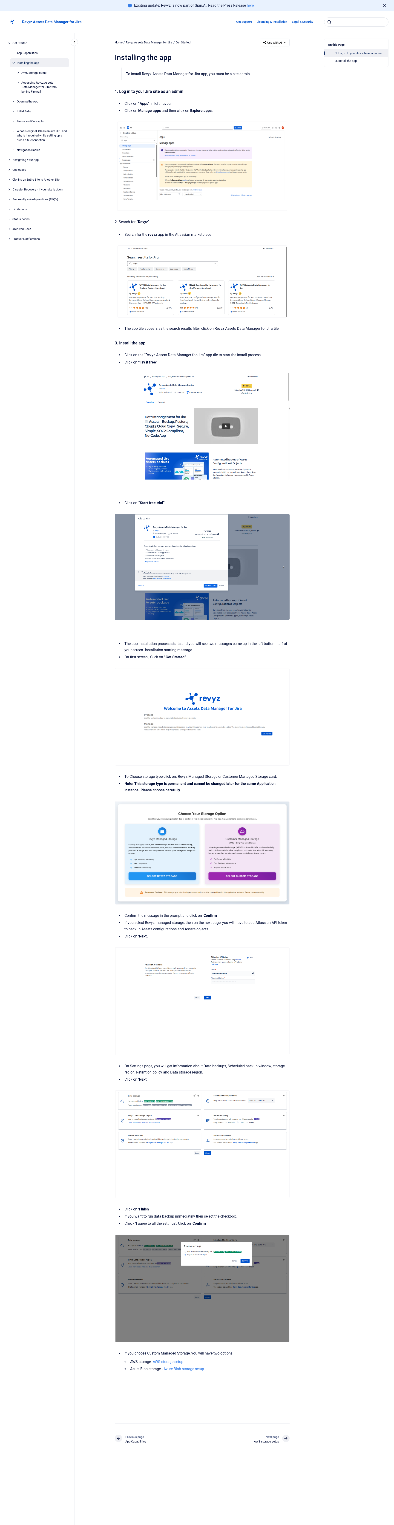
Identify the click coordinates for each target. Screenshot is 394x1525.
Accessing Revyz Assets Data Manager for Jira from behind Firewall (39, 87)
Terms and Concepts (30, 121)
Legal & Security (302, 21)
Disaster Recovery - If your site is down (37, 189)
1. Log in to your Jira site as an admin (359, 53)
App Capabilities (27, 53)
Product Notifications (26, 239)
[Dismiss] (384, 5)
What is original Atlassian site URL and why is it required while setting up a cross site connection (42, 135)
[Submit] (329, 22)
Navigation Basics (28, 150)
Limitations (19, 209)
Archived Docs (21, 229)
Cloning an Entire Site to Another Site (36, 179)
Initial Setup (24, 111)
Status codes (21, 219)
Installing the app (28, 63)
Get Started (19, 43)
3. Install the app (346, 60)
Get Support (244, 21)
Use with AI (274, 42)
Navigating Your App (25, 160)
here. (251, 5)
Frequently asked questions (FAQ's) (35, 199)
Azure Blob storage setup (183, 1369)
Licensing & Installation (272, 21)
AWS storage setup (33, 72)
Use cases (19, 169)
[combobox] (356, 22)
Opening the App (27, 101)
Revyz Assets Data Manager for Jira (52, 22)
